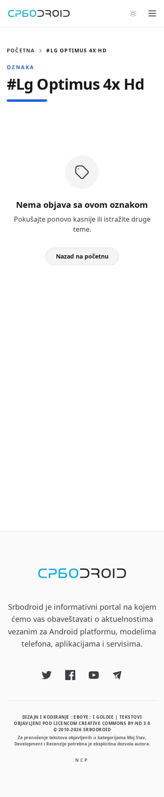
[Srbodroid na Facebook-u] (70, 675)
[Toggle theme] (132, 13)
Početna (20, 50)
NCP (82, 760)
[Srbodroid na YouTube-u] (94, 675)
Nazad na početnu (82, 256)
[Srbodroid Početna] (39, 13)
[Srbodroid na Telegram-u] (117, 675)
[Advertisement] (82, 384)
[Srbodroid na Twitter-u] (47, 675)
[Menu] (152, 13)
